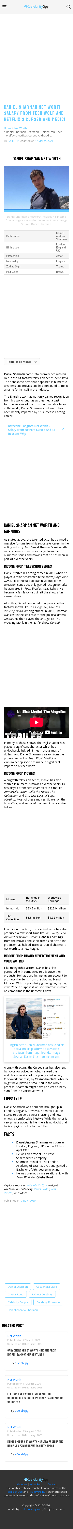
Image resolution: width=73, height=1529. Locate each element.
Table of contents (19, 361)
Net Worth (20, 128)
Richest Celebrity (42, 1294)
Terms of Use (14, 1492)
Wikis (45, 1189)
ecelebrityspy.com (31, 1509)
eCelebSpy (21, 1363)
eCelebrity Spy (37, 1185)
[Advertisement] (36, 55)
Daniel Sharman (18, 1286)
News (37, 1189)
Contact (52, 1484)
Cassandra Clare (46, 1286)
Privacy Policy (37, 1492)
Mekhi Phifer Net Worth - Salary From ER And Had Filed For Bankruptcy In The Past (35, 1444)
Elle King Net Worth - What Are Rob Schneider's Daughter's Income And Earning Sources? (35, 1398)
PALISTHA (13, 141)
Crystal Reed (16, 1294)
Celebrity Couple (18, 1302)
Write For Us (37, 1484)
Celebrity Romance (48, 1302)
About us (21, 1484)
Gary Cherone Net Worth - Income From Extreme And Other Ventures (31, 1352)
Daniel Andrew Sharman (23, 1310)
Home (7, 128)
